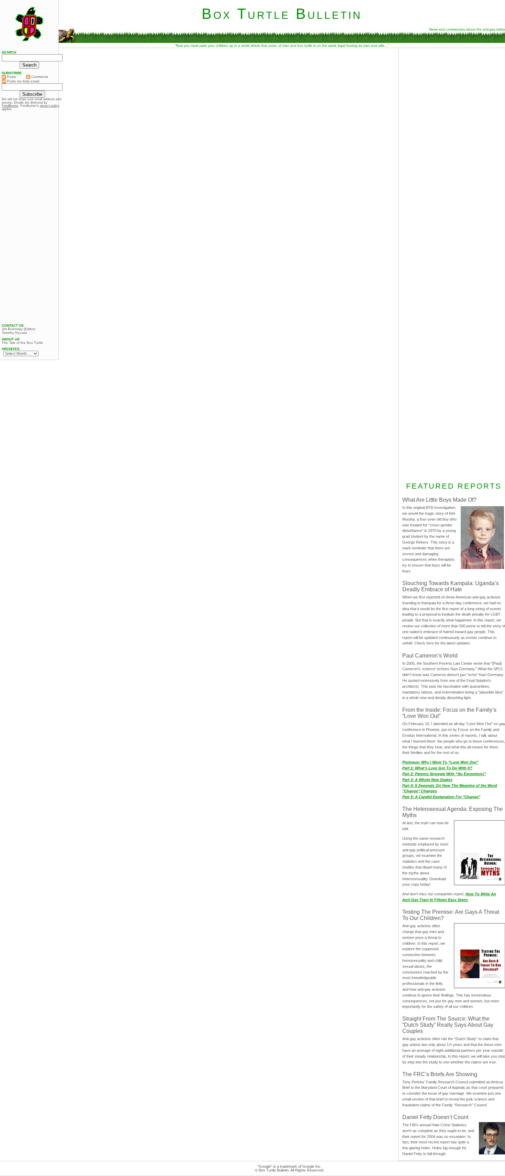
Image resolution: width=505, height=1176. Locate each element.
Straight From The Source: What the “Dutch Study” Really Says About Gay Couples (447, 1025)
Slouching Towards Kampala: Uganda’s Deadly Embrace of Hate (450, 586)
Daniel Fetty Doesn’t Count (435, 1117)
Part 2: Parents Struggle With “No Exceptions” (444, 774)
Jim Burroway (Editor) (18, 329)
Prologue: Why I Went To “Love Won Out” (440, 762)
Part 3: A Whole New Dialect (427, 780)
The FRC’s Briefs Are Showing (439, 1074)
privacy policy (49, 105)
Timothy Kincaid (14, 333)
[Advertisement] (29, 217)
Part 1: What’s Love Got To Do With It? (437, 768)
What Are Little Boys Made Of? (439, 500)
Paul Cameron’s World (430, 656)
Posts (11, 77)
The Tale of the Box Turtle (22, 343)
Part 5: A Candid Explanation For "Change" (441, 797)
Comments (39, 77)
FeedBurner (10, 105)
